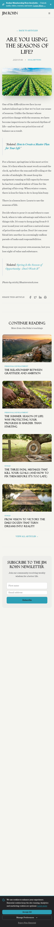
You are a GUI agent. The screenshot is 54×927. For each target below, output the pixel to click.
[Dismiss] (50, 4)
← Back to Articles (27, 31)
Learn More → (39, 6)
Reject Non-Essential (27, 923)
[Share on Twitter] (35, 297)
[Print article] (45, 297)
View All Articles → (27, 536)
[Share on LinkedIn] (40, 297)
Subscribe (27, 600)
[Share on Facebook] (30, 297)
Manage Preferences (25, 918)
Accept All (27, 912)
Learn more (42, 906)
